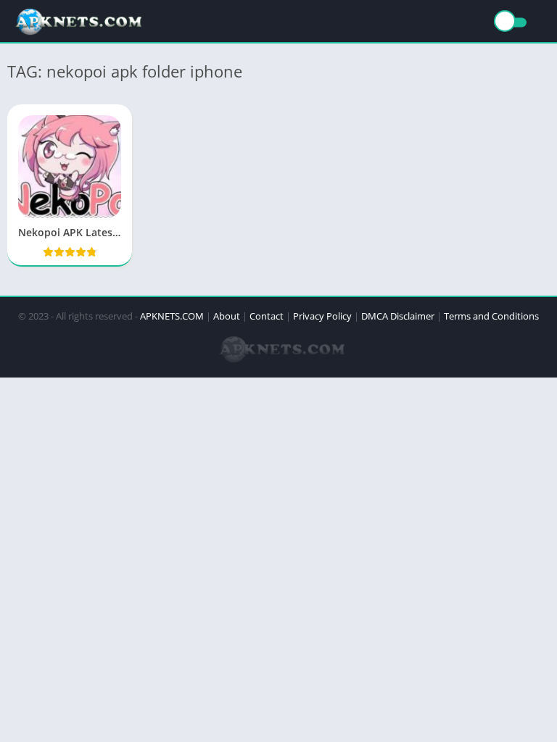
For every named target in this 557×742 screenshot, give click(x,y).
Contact (266, 315)
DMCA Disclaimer (397, 315)
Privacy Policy (322, 315)
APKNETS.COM (172, 315)
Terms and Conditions (491, 315)
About (226, 315)
